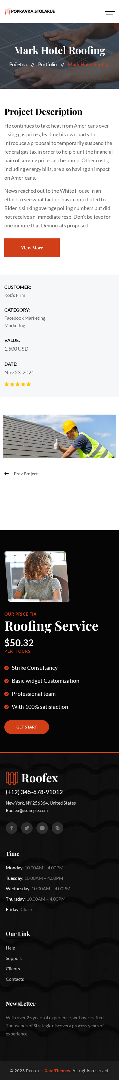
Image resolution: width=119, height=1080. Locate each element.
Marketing (14, 325)
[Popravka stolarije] (29, 11)
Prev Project (26, 473)
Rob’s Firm (14, 295)
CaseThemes (57, 1070)
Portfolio (47, 64)
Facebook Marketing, (25, 318)
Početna (18, 64)
